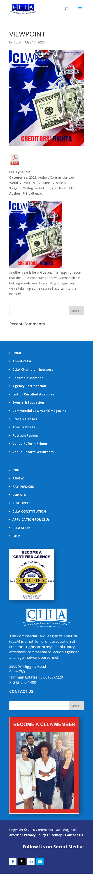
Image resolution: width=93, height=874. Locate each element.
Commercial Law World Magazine (39, 411)
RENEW (18, 478)
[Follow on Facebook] (12, 861)
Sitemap (55, 835)
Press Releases (24, 419)
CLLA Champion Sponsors (32, 369)
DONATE (19, 495)
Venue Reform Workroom (33, 452)
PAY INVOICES (23, 486)
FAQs (16, 536)
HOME (17, 353)
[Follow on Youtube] (40, 861)
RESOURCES (21, 503)
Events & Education (28, 402)
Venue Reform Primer (29, 443)
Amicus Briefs (23, 427)
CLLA (17, 42)
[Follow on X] (22, 861)
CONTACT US (21, 691)
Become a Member (27, 378)
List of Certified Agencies (33, 394)
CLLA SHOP (21, 528)
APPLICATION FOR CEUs (31, 519)
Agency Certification (29, 386)
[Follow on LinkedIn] (31, 861)
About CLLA (21, 361)
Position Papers (25, 435)
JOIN (15, 470)
